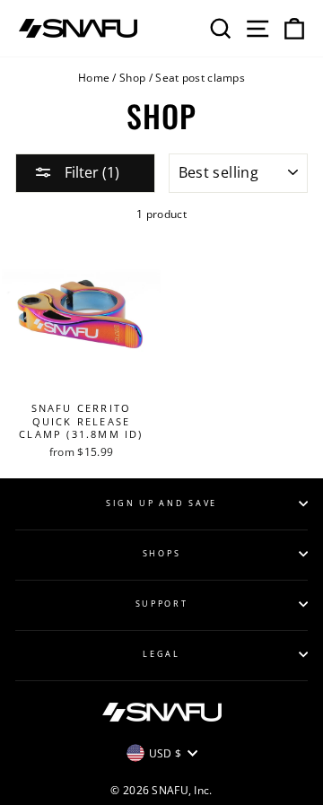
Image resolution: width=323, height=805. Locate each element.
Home (93, 77)
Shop (132, 77)
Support (161, 603)
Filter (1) (90, 172)
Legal (161, 654)
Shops (161, 553)
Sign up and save (161, 503)
